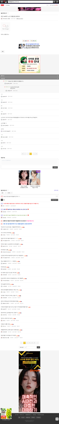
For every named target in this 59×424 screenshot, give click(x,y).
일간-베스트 (4, 13)
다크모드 (38, 417)
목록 (2, 51)
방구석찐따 (5, 108)
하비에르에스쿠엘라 (6, 18)
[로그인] (57, 2)
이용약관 (34, 414)
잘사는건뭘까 (5, 137)
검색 (38, 347)
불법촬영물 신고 (28, 414)
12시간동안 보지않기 (6, 419)
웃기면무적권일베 (6, 131)
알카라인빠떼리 (5, 125)
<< (22, 153)
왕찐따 (4, 119)
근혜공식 (9, 90)
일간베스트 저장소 (5, 2)
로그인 (23, 417)
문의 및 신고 (22, 414)
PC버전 (33, 417)
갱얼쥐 (4, 113)
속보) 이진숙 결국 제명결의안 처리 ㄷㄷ (11, 196)
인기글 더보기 (54, 199)
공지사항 (16, 414)
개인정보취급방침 (40, 414)
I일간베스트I (8, 83)
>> (36, 153)
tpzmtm (4, 96)
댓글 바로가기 (57, 419)
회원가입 (28, 417)
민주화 (34, 40)
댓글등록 (55, 167)
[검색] (54, 2)
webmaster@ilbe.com (29, 421)
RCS (3, 142)
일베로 (27, 40)
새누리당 (4, 148)
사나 (6, 5)
